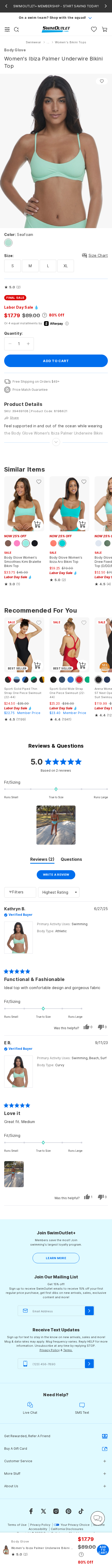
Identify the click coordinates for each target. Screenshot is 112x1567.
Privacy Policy (50, 1350)
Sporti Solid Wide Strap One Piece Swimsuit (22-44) (67, 693)
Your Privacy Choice (75, 1525)
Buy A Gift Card (15, 1448)
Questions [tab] (71, 860)
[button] (12, 287)
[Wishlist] (94, 29)
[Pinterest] (68, 1511)
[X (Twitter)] (43, 1511)
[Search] (16, 29)
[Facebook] (31, 1511)
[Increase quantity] (28, 343)
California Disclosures (67, 1529)
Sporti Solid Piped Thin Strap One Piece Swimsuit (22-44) (22, 693)
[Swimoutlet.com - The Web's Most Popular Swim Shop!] (56, 29)
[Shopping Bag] (104, 29)
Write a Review (59, 876)
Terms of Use (17, 1525)
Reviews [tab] (42, 860)
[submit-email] (89, 1310)
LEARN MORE (56, 1258)
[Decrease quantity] (10, 343)
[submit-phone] (89, 1363)
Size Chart (98, 255)
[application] (98, 1518)
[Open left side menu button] (7, 29)
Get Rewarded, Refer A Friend (27, 1436)
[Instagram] (56, 1511)
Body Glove (15, 50)
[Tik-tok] (81, 1511)
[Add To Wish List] (102, 81)
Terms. (68, 1350)
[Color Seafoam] (8, 243)
